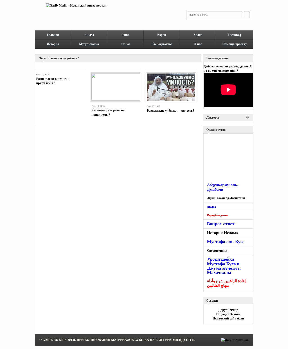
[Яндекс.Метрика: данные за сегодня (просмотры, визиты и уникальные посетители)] (235, 340)
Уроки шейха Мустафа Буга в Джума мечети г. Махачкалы (224, 266)
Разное (125, 44)
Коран (161, 35)
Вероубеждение (217, 215)
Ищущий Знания (228, 314)
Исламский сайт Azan (228, 318)
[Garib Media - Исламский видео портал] (76, 5)
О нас (198, 44)
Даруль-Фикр (228, 310)
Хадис (198, 35)
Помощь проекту (234, 44)
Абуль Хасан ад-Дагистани (226, 198)
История (53, 44)
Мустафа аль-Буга (226, 241)
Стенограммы (161, 44)
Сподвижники (217, 250)
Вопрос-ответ (220, 223)
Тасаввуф (235, 35)
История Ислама (222, 232)
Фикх (125, 35)
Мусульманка (89, 44)
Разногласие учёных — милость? (170, 110)
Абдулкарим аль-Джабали (222, 187)
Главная (53, 35)
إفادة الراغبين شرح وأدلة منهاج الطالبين (226, 283)
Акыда (89, 35)
